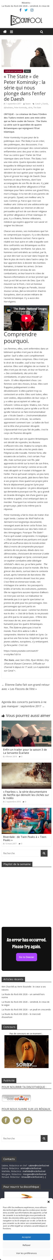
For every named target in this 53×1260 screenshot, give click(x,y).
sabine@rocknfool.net (38, 1165)
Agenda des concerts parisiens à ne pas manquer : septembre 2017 (24, 704)
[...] (44, 1177)
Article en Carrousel (13, 71)
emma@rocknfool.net (31, 1168)
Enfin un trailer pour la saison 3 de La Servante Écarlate (25, 751)
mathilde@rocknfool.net (34, 1171)
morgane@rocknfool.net (34, 1174)
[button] (48, 1201)
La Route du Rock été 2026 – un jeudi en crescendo (26, 1009)
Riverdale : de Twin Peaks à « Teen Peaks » (24, 838)
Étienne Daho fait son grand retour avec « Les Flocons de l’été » (26, 687)
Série (27, 71)
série (30, 107)
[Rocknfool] (26, 20)
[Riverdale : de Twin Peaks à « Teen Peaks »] (26, 809)
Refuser (27, 1245)
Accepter (26, 1237)
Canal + (38, 103)
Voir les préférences (26, 1253)
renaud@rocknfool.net (32, 1177)
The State (37, 107)
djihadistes (8, 107)
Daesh (45, 103)
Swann (28, 103)
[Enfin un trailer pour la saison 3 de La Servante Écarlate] (26, 722)
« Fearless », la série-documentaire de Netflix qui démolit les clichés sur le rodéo (26, 795)
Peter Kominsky (20, 107)
